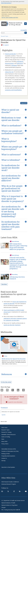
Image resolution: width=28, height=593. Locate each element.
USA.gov (3, 507)
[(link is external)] (8, 491)
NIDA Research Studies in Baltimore (10, 481)
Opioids (3, 414)
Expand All (24, 103)
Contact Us (4, 458)
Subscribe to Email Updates (8, 467)
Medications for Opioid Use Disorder (14, 359)
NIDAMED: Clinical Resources (8, 434)
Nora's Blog (15, 274)
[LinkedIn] (18, 390)
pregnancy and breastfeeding (13, 90)
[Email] (2, 390)
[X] (12, 390)
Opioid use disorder (10, 54)
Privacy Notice (4, 443)
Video (5, 356)
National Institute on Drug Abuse (9, 505)
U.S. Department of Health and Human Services (13, 500)
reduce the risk (9, 72)
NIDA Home (4, 427)
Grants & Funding (5, 436)
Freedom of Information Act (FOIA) (10, 451)
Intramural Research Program (8, 484)
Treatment (4, 408)
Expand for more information (15, 402)
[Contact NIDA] (2, 491)
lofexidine (14, 65)
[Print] (23, 390)
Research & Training (6, 432)
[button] (25, 23)
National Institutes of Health (8, 503)
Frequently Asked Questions (8, 456)
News (2, 439)
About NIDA (4, 441)
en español (24, 30)
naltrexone (20, 63)
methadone (20, 61)
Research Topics (4, 36)
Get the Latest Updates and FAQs (10, 17)
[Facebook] (7, 390)
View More (4, 284)
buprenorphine (9, 63)
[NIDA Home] (12, 24)
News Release (15, 241)
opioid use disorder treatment (12, 325)
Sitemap (3, 460)
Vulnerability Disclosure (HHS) (8, 449)
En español (6, 45)
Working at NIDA (5, 453)
